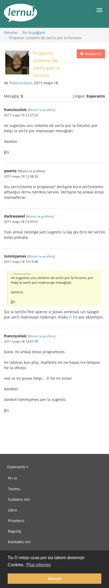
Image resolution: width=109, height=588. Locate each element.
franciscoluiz (21, 82)
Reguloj (14, 531)
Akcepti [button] (54, 578)
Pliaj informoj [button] (38, 565)
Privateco (16, 520)
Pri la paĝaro (33, 32)
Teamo (14, 488)
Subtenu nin (19, 499)
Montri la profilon (41, 110)
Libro (12, 509)
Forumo (10, 32)
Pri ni (12, 478)
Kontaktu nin (19, 541)
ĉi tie (73, 317)
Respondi (93, 53)
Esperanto (16, 466)
